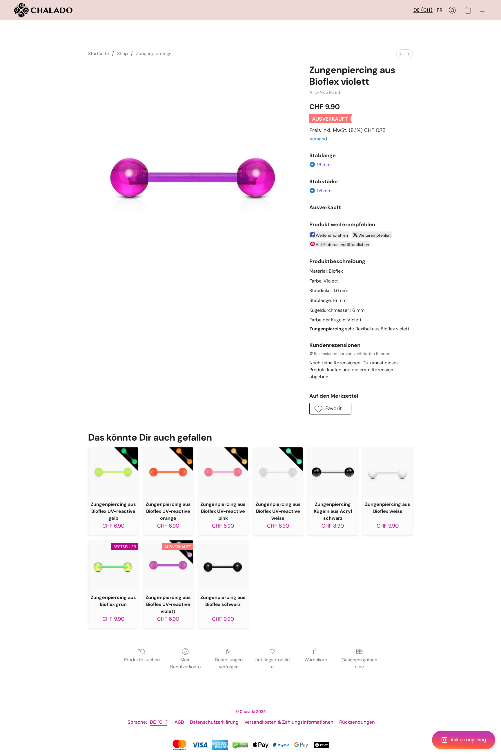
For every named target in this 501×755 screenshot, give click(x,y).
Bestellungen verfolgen (229, 663)
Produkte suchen (142, 660)
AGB (179, 722)
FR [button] (439, 10)
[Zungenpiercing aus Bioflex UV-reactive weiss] (278, 472)
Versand (318, 139)
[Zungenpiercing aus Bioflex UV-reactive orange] (168, 472)
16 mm (324, 165)
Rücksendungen (357, 722)
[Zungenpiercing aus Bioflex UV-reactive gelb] (113, 472)
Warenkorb (315, 660)
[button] (463, 740)
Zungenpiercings (153, 53)
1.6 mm (324, 191)
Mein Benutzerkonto (185, 663)
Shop (122, 53)
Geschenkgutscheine (359, 663)
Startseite (98, 53)
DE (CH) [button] (423, 10)
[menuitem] (400, 54)
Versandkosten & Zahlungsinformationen (288, 722)
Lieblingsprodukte (272, 663)
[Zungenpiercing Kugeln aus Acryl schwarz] (332, 472)
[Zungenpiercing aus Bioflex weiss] (388, 472)
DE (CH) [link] (159, 722)
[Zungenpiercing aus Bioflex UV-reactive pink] (223, 472)
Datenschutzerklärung (214, 722)
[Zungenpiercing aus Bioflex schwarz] (223, 565)
